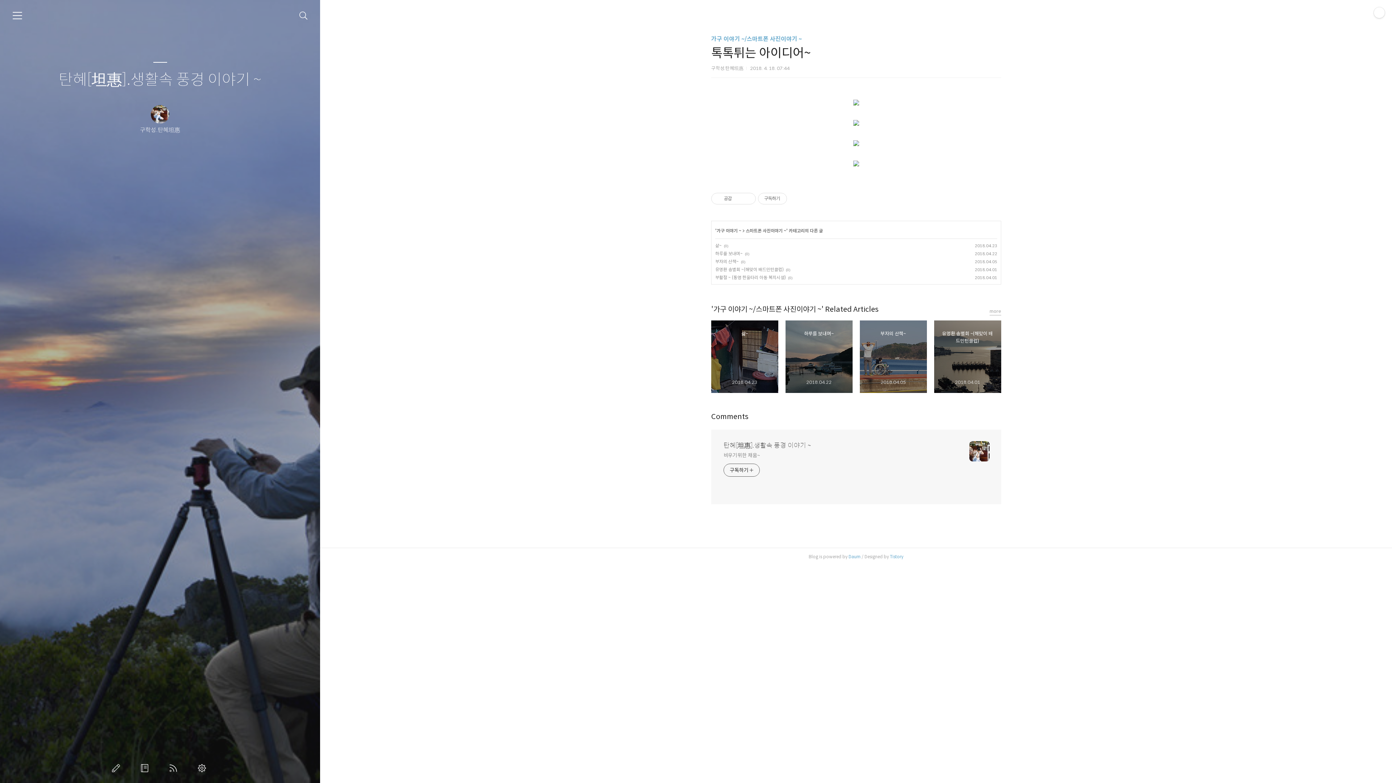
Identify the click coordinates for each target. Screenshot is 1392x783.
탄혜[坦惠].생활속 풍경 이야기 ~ (160, 80)
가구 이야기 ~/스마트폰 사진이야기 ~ (756, 39)
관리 (203, 768)
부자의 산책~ (727, 261)
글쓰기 (117, 768)
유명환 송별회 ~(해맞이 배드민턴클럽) (749, 269)
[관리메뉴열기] (1379, 12)
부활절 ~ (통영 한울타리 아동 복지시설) (750, 277)
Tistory (896, 556)
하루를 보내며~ (729, 253)
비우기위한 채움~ (742, 455)
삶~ (718, 245)
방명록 (146, 768)
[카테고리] (17, 15)
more (995, 311)
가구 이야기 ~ (729, 230)
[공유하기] (738, 198)
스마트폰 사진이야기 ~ (766, 230)
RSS (174, 768)
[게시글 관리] (747, 198)
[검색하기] (303, 16)
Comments (730, 416)
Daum (855, 556)
